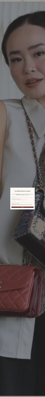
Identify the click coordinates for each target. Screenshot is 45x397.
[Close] (34, 188)
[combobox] (13, 202)
